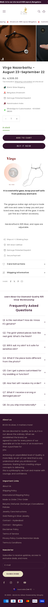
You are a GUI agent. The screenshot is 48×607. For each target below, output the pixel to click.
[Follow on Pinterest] (18, 582)
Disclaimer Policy (11, 529)
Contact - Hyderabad (13, 520)
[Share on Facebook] (11, 281)
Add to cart (24, 138)
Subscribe (13, 574)
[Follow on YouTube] (24, 582)
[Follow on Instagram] (11, 582)
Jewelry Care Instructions (15, 511)
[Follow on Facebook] (4, 582)
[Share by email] (22, 281)
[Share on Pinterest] (18, 281)
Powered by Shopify (34, 595)
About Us (7, 486)
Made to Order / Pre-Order (15, 499)
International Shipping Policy (16, 495)
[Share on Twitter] (14, 281)
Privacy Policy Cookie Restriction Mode (21, 538)
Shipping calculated (23, 81)
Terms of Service (11, 533)
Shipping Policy (10, 490)
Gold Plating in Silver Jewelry (16, 516)
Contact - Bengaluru (12, 525)
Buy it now (24, 146)
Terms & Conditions (12, 542)
